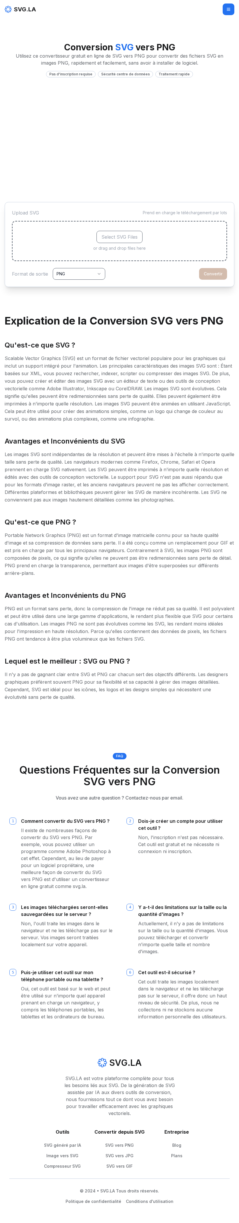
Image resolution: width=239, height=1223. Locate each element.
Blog (176, 1145)
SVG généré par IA (62, 1145)
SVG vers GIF (119, 1166)
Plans (176, 1155)
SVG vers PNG (119, 1145)
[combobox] (79, 274)
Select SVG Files (119, 237)
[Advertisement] (119, 121)
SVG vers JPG (119, 1155)
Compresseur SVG (62, 1166)
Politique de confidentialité (93, 1201)
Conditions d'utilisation (149, 1201)
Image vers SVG (62, 1155)
